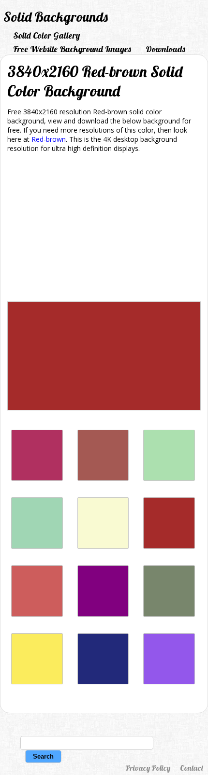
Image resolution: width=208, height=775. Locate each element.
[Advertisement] (104, 228)
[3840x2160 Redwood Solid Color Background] (103, 478)
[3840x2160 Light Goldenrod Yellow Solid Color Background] (103, 546)
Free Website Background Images (72, 48)
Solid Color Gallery (46, 35)
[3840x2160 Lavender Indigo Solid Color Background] (169, 681)
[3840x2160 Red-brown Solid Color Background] (169, 546)
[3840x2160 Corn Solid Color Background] (37, 681)
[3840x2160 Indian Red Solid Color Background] (37, 614)
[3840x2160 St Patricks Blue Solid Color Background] (103, 681)
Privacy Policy (147, 768)
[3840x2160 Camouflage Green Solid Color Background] (169, 614)
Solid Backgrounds (55, 16)
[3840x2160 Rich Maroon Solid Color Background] (37, 478)
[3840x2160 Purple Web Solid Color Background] (103, 614)
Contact (191, 768)
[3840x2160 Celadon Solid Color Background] (169, 478)
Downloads (165, 48)
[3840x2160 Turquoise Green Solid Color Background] (37, 546)
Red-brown (48, 139)
